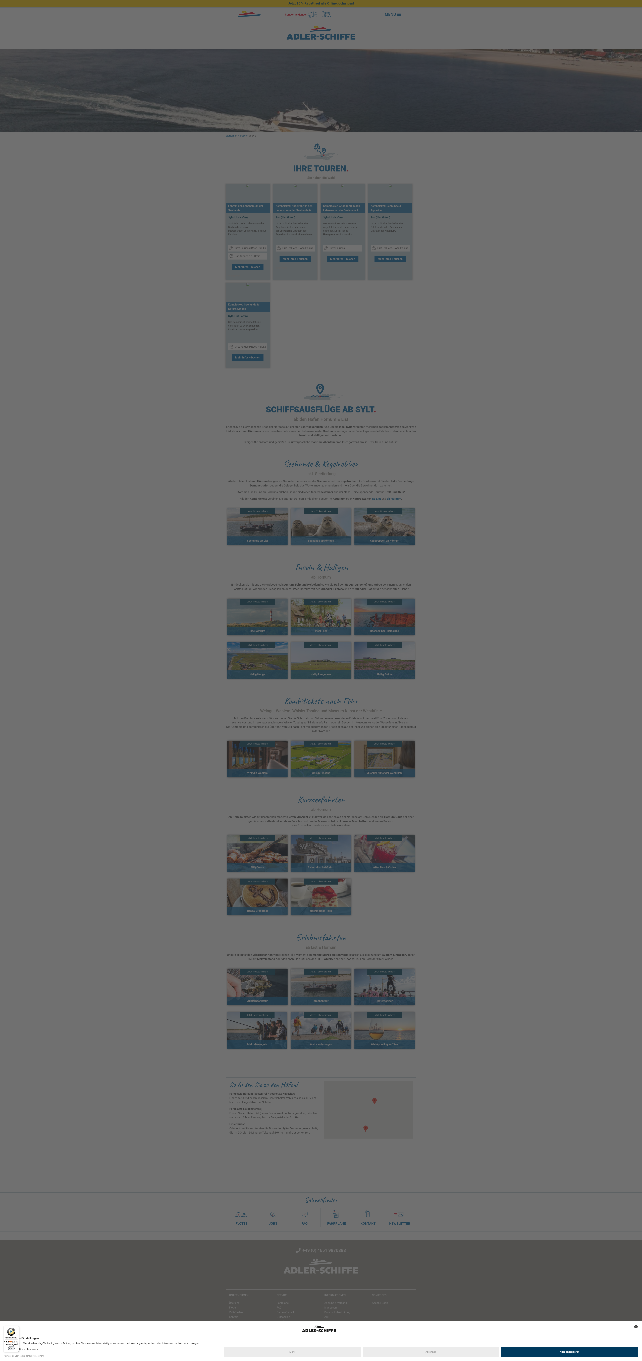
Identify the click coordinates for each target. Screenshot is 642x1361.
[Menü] (17, 1328)
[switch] (11, 1348)
